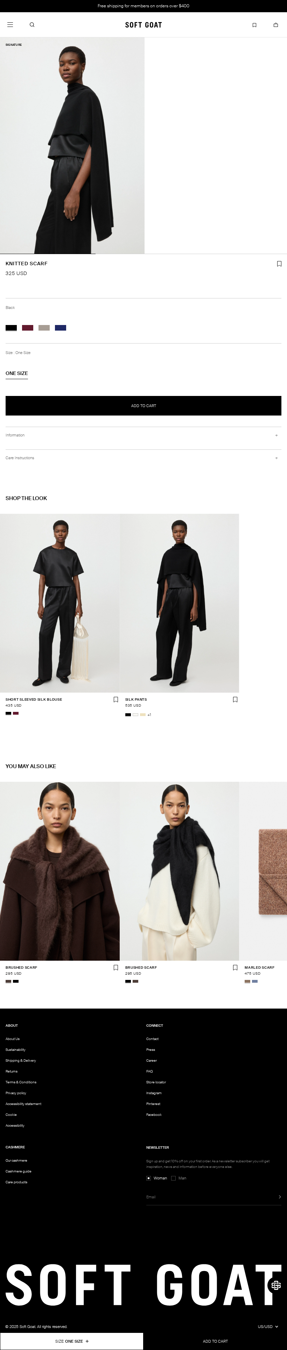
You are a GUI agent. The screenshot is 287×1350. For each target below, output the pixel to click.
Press (150, 1049)
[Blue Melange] (255, 981)
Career (151, 1060)
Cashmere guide (18, 1171)
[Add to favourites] (116, 699)
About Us (13, 1039)
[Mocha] (8, 981)
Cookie (11, 1115)
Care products (16, 1182)
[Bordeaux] (27, 328)
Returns (12, 1071)
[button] (32, 24)
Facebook (154, 1114)
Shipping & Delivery (21, 1060)
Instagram (154, 1093)
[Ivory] (135, 715)
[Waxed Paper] (143, 715)
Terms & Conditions (21, 1082)
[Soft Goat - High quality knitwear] (143, 25)
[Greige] (44, 328)
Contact (152, 1039)
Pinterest (153, 1104)
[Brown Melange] (247, 981)
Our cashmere (16, 1160)
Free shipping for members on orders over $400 (143, 6)
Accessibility (15, 1125)
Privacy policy (16, 1093)
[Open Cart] (275, 24)
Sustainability (16, 1049)
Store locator (156, 1082)
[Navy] (60, 328)
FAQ (149, 1071)
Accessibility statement (23, 1104)
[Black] (11, 328)
